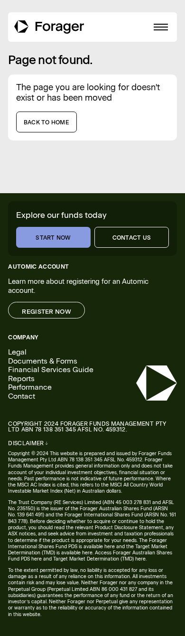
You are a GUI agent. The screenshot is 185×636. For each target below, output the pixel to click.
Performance (30, 387)
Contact (21, 396)
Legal (17, 352)
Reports (21, 378)
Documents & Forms (42, 361)
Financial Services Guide (50, 369)
